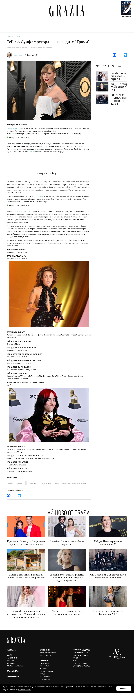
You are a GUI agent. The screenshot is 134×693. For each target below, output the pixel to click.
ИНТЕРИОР (44, 666)
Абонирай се (126, 16)
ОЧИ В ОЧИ (45, 650)
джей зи (11, 483)
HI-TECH (43, 668)
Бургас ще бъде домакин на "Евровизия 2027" (108, 612)
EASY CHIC (11, 660)
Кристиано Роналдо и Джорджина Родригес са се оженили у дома (26, 543)
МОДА (9, 655)
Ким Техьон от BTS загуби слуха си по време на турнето (119, 99)
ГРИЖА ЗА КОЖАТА (80, 655)
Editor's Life (44, 663)
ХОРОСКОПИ (45, 676)
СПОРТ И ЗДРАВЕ (80, 663)
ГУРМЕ (42, 674)
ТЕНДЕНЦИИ (12, 658)
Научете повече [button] (24, 690)
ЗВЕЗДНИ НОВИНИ (48, 652)
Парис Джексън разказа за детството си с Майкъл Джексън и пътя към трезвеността (26, 614)
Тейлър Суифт (12, 128)
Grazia (9, 36)
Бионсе (32, 152)
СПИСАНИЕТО (13, 671)
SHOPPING (11, 663)
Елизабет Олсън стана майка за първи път (118, 76)
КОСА (75, 661)
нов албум (20, 483)
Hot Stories (17, 36)
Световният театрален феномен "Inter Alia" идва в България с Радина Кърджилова (67, 577)
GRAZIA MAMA (13, 676)
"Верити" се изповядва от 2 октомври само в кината (67, 612)
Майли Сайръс (23, 211)
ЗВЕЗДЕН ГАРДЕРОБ (15, 666)
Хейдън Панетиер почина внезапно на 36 (119, 87)
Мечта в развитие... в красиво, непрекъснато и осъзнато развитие (26, 576)
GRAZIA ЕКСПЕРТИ (80, 652)
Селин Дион (38, 196)
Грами (57, 483)
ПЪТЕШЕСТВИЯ (46, 671)
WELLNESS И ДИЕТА (81, 666)
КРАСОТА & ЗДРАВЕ (81, 650)
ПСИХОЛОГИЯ (46, 679)
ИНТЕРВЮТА (45, 655)
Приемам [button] (123, 688)
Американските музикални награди (74, 483)
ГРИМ (75, 658)
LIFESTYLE (44, 660)
